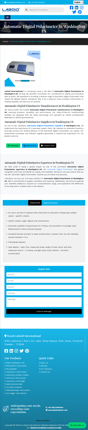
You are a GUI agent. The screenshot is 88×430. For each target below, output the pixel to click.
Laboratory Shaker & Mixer (17, 375)
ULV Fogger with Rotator (16, 393)
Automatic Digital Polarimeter (60, 169)
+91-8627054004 (55, 407)
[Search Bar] (26, 9)
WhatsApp (14, 146)
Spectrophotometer (14, 384)
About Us (44, 363)
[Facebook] (71, 8)
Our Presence (46, 369)
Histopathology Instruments (18, 390)
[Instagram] (81, 8)
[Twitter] (74, 13)
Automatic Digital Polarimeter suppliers (45, 126)
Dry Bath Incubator (14, 387)
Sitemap (43, 366)
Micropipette (11, 369)
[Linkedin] (76, 8)
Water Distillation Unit (15, 363)
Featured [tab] (35, 202)
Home (5, 41)
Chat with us (78, 425)
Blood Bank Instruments (16, 366)
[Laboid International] (11, 10)
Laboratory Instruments (16, 372)
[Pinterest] (80, 13)
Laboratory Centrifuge (15, 381)
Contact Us (45, 372)
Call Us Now (30, 146)
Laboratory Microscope (16, 378)
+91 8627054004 (37, 2)
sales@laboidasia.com (15, 2)
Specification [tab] (51, 202)
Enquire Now (49, 146)
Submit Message (44, 311)
